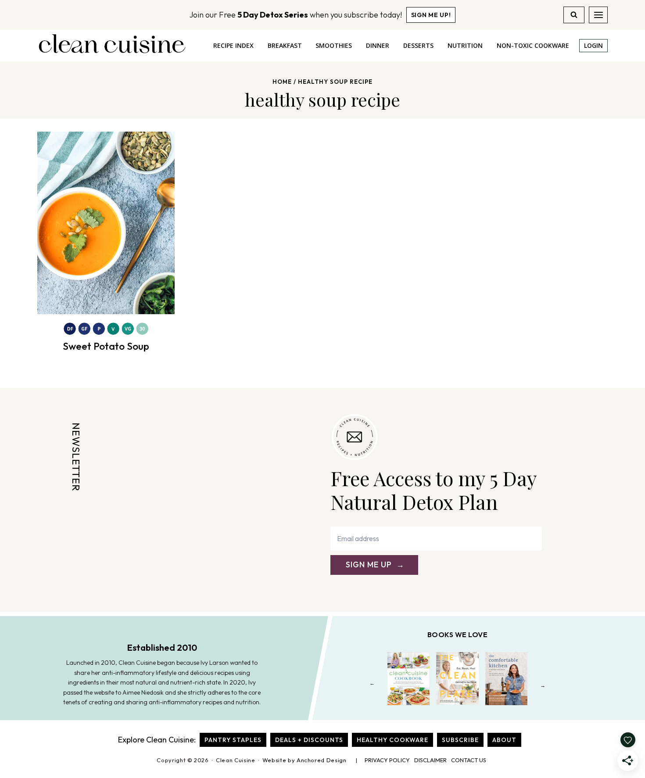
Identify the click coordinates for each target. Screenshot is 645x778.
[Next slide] (543, 685)
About (504, 740)
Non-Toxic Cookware (533, 45)
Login (593, 45)
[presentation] (106, 223)
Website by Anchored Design (304, 760)
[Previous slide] (372, 685)
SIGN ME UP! (431, 15)
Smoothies (333, 45)
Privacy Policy (387, 760)
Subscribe (460, 740)
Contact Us (468, 760)
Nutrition (465, 45)
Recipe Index (233, 45)
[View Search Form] (573, 15)
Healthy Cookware (392, 740)
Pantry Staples (233, 740)
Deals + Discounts (309, 740)
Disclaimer (430, 760)
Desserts (418, 45)
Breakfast (285, 45)
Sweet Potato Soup (106, 346)
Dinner (377, 45)
